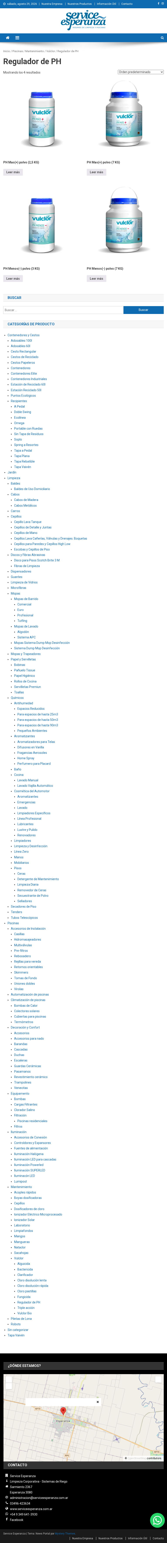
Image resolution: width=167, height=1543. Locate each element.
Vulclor (18, 1258)
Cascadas (21, 1049)
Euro (20, 610)
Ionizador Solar (24, 1220)
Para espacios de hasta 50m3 (37, 720)
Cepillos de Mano (25, 533)
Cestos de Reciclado (24, 357)
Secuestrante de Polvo (32, 895)
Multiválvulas (23, 945)
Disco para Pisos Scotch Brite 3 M (37, 560)
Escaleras (20, 1060)
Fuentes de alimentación (31, 1148)
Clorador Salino (24, 1110)
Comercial (24, 604)
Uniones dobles (24, 983)
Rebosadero (22, 956)
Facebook (16, 1520)
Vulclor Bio (24, 1313)
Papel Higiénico (24, 675)
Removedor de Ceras (31, 890)
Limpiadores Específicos (33, 813)
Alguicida (23, 1263)
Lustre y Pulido (27, 830)
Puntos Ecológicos (23, 395)
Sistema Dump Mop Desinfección (37, 648)
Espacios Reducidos (31, 708)
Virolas (18, 989)
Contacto (126, 3)
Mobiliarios (21, 862)
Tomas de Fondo (25, 978)
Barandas (20, 1044)
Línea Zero (21, 851)
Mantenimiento (21, 1187)
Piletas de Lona (21, 1318)
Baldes (15, 483)
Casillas (19, 934)
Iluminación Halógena (28, 1154)
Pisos (18, 868)
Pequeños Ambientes (32, 730)
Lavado (22, 807)
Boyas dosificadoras (28, 1198)
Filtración (20, 1115)
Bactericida (25, 1269)
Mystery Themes (65, 1533)
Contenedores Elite (24, 373)
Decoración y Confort (25, 1027)
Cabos (15, 494)
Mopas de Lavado (26, 626)
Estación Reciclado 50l (26, 390)
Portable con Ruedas (28, 428)
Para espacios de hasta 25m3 (37, 714)
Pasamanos (22, 1071)
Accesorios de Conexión (30, 1137)
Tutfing (22, 620)
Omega (19, 423)
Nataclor (20, 1247)
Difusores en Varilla (30, 747)
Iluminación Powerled (28, 1165)
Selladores (24, 901)
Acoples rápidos (25, 1192)
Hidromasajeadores (27, 939)
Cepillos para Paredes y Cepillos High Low (42, 544)
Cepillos (16, 516)
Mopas (15, 593)
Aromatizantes (24, 736)
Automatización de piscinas (30, 994)
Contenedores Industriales (29, 379)
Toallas (19, 692)
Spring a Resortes (26, 445)
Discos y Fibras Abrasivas (28, 555)
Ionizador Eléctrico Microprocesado (38, 1214)
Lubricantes (25, 824)
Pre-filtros (21, 950)
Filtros (18, 1126)
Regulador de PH (28, 1302)
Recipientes (19, 401)
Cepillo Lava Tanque (28, 522)
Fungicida (23, 1297)
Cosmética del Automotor (32, 791)
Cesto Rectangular (23, 351)
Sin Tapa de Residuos (28, 434)
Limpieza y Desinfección (30, 846)
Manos (18, 857)
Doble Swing (22, 412)
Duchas (19, 1055)
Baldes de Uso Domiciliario (32, 489)
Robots (16, 1324)
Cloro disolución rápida (32, 1286)
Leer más (13, 172)
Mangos (19, 1236)
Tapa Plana (22, 456)
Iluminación (19, 1132)
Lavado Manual (27, 780)
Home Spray (25, 758)
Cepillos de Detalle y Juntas (33, 527)
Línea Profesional (29, 818)
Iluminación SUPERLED (29, 1170)
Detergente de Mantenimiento (38, 879)
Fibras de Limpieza (27, 566)
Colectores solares (27, 1011)
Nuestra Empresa (52, 3)
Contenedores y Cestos (24, 335)
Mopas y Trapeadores (26, 654)
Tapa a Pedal (23, 450)
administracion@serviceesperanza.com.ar (39, 1498)
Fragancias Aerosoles (32, 752)
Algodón (23, 632)
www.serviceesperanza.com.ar (31, 1509)
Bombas (20, 1099)
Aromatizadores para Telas (36, 742)
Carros (15, 511)
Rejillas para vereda (27, 961)
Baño (17, 769)
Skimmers (21, 972)
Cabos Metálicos (25, 505)
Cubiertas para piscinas (30, 1016)
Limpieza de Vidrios (24, 582)
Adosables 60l (20, 346)
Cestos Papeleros (23, 362)
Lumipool (20, 1181)
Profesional (25, 615)
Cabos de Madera (26, 500)
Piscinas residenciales (32, 1121)
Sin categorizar (18, 1330)
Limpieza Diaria (27, 884)
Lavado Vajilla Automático (35, 785)
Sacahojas (21, 1253)
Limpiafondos (23, 1231)
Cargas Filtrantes (25, 1104)
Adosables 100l (21, 340)
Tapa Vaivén (22, 467)
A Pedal (19, 406)
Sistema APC (26, 637)
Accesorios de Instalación (28, 928)
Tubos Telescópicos (24, 917)
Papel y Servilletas (23, 659)
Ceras (21, 873)
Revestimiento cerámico (31, 1077)
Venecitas (21, 1088)
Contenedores (20, 368)
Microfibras (18, 588)
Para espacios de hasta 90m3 (37, 725)
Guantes (16, 577)
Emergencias (26, 802)
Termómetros (23, 1022)
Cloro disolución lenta (32, 1280)
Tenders (16, 912)
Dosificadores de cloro (29, 1209)
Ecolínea (20, 417)
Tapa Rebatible (24, 461)
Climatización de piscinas (28, 1000)
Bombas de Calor (26, 1005)
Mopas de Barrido (26, 599)
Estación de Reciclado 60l (28, 384)
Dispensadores (21, 571)
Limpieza (14, 478)
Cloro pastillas (27, 1291)
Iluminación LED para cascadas (35, 1159)
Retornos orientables (28, 967)
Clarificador (25, 1275)
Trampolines (22, 1082)
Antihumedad (23, 703)
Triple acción (26, 1308)
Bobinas (19, 665)
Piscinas (13, 923)
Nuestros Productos (80, 3)
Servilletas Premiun (27, 687)
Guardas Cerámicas (27, 1066)
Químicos (17, 697)
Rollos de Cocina (25, 681)
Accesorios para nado (29, 1038)
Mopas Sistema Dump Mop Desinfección (42, 643)
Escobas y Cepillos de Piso (32, 549)
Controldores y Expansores (32, 1143)
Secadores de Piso (23, 906)
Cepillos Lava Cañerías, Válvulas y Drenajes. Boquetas (50, 538)
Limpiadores (22, 840)
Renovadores (26, 835)
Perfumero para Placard (34, 763)
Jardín (12, 472)
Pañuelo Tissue (24, 670)
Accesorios (21, 1033)
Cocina (18, 775)
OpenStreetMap (137, 1458)
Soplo (18, 439)
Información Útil (106, 3)
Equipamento (20, 1093)
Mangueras (22, 1242)
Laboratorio (22, 1225)
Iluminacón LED (24, 1176)
